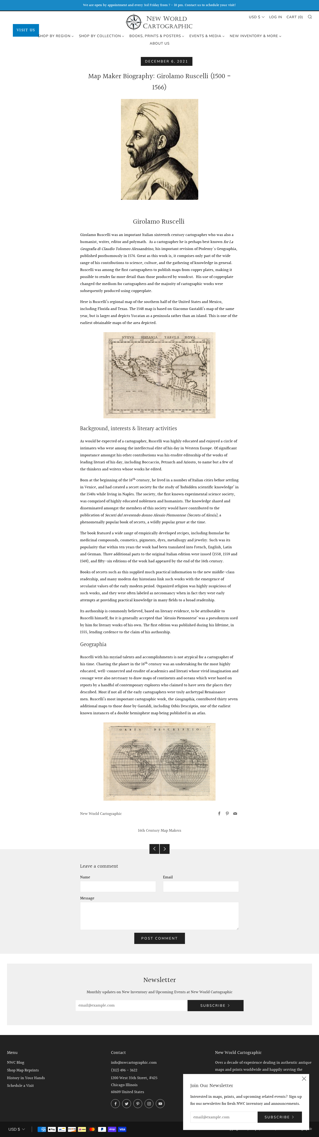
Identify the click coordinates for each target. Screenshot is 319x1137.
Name (85, 877)
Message (87, 898)
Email (168, 877)
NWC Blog (15, 1063)
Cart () (295, 17)
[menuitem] (55, 35)
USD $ (254, 17)
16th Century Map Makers (159, 830)
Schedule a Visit (20, 1086)
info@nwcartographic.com (134, 1063)
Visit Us (26, 30)
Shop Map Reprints (23, 1070)
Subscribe (213, 1005)
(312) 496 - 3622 (124, 1070)
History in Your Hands (26, 1078)
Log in (275, 17)
